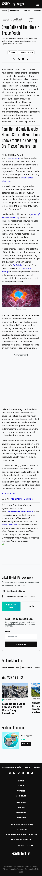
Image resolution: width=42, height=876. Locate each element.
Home (4, 11)
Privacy (5, 869)
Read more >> (8, 493)
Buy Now (25, 744)
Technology (27, 667)
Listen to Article (26, 52)
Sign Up (29, 845)
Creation (26, 11)
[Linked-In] (23, 773)
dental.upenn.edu (9, 524)
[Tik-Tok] (32, 773)
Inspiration (14, 11)
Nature (14, 699)
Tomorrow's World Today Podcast (21, 834)
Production (21, 817)
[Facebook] (14, 773)
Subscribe (21, 644)
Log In (31, 606)
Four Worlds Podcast (21, 839)
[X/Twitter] (9, 773)
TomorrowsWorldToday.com (19, 511)
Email (7, 632)
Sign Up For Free (11, 606)
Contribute (21, 796)
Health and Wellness (17, 20)
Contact (21, 791)
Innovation (7, 20)
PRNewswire (13, 158)
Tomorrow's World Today (21, 824)
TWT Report (21, 829)
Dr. (17, 265)
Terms (34, 866)
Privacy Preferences (16, 869)
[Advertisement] (21, 381)
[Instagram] (18, 773)
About (21, 786)
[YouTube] (27, 773)
